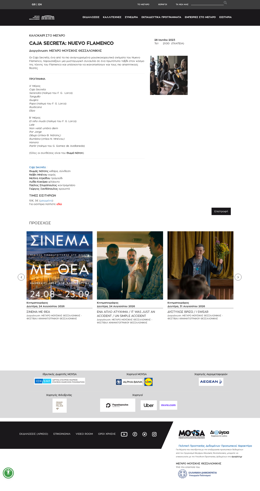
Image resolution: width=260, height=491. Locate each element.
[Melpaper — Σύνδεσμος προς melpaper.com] (159, 380)
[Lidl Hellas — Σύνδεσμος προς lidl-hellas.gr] (143, 380)
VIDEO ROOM (84, 433)
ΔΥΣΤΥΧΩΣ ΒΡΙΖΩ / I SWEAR (187, 311)
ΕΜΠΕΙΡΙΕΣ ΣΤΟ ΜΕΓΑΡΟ (200, 17)
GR (34, 4)
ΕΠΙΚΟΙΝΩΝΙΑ (61, 433)
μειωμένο (46, 200)
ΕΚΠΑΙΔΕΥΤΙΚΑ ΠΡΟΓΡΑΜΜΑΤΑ (161, 17)
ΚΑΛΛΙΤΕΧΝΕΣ (112, 17)
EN (40, 4)
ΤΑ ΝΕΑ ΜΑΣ (182, 4)
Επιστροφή (221, 211)
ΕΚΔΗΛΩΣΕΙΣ (91, 17)
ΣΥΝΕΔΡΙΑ (131, 17)
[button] (8, 473)
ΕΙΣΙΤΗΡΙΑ (225, 17)
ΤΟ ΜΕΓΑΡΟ (143, 4)
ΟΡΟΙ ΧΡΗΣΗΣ (107, 433)
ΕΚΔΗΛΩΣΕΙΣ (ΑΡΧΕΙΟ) (33, 433)
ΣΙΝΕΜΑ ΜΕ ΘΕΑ (38, 311)
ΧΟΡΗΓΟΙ (162, 4)
